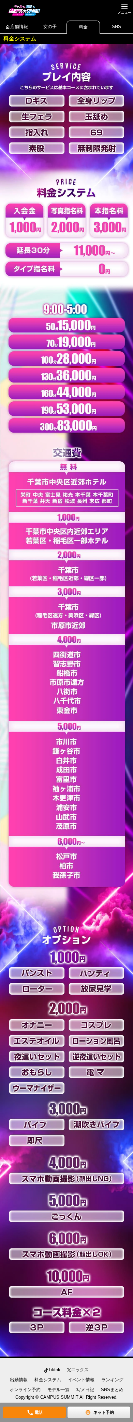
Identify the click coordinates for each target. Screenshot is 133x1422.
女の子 (50, 26)
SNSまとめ (112, 1389)
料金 (83, 26)
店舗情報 (16, 27)
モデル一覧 (58, 1389)
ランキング (112, 1379)
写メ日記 (85, 1389)
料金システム (47, 1379)
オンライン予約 (25, 1389)
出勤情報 (19, 1379)
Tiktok (54, 1369)
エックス (80, 1369)
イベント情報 (81, 1379)
